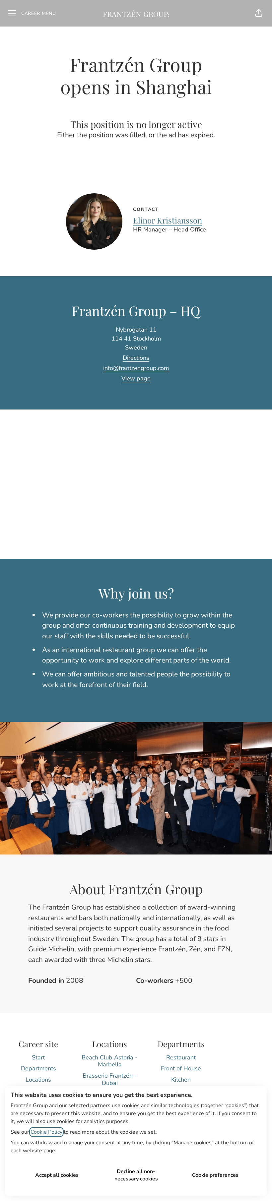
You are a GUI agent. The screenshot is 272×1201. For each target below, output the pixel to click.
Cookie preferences (215, 1175)
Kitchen (181, 1080)
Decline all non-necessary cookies (136, 1175)
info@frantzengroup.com (136, 368)
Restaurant (181, 1057)
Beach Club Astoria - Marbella (110, 1061)
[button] (258, 13)
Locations (38, 1080)
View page (136, 378)
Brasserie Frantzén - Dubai (110, 1079)
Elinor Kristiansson (167, 220)
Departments (38, 1068)
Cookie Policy (46, 1132)
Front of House (181, 1068)
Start (38, 1057)
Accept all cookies (57, 1175)
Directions (136, 358)
